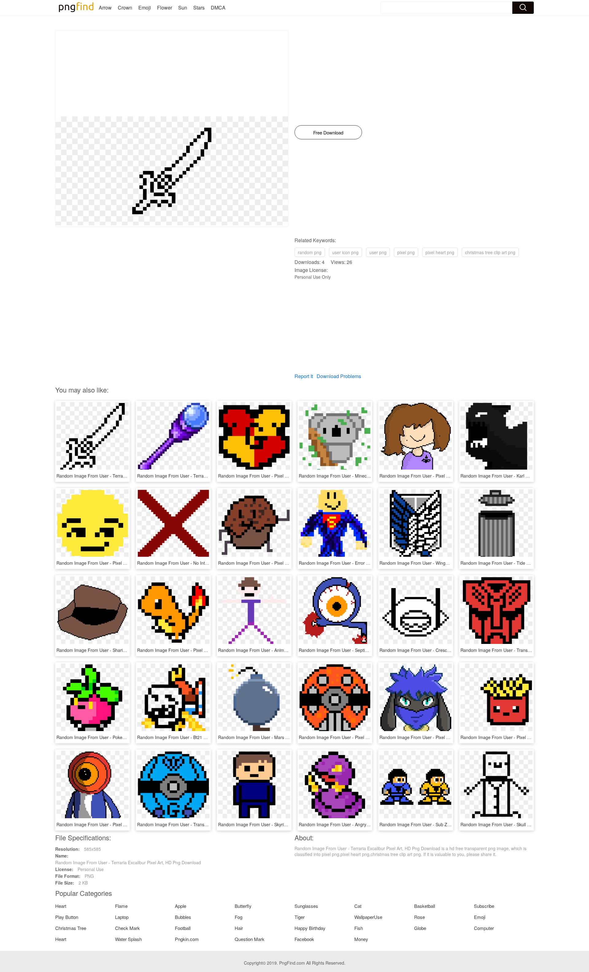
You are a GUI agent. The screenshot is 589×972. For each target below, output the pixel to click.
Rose (419, 917)
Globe (420, 928)
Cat (357, 906)
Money (361, 939)
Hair (239, 928)
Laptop (122, 917)
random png (309, 252)
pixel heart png (439, 252)
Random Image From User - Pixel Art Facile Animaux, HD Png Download (450, 737)
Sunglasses (306, 906)
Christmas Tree (70, 928)
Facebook (304, 939)
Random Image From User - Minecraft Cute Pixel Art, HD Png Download (369, 476)
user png (378, 252)
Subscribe (484, 906)
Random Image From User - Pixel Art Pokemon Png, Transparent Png (205, 650)
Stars (199, 7)
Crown (125, 7)
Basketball (424, 906)
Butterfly (243, 906)
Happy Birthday (309, 928)
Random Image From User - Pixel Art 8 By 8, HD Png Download (280, 563)
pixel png (406, 252)
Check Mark (127, 928)
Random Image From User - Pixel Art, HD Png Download (434, 476)
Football (183, 928)
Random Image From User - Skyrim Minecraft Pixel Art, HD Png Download (290, 824)
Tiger (299, 917)
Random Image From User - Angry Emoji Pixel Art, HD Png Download (366, 824)
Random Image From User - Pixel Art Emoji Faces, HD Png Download (124, 563)
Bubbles (183, 917)
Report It (303, 376)
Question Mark (249, 939)
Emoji (144, 7)
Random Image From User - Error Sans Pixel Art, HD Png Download (365, 563)
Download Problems (339, 376)
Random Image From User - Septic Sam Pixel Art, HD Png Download (365, 650)
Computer (484, 928)
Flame (121, 906)
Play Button (66, 917)
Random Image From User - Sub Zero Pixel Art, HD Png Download (444, 824)
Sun (182, 7)
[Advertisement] (172, 73)
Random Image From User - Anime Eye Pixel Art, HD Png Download (284, 650)
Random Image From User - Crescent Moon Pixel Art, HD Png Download (450, 650)
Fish (358, 928)
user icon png (345, 252)
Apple (180, 906)
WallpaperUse (368, 917)
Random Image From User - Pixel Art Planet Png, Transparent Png (363, 737)
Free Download (328, 132)
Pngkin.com (187, 939)
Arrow (105, 7)
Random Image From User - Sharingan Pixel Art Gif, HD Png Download (125, 650)
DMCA (218, 7)
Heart (60, 906)
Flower (164, 7)
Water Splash (128, 939)
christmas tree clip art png (490, 252)
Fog (238, 917)
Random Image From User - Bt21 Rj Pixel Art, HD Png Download (200, 737)
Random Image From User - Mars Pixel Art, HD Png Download (278, 737)
